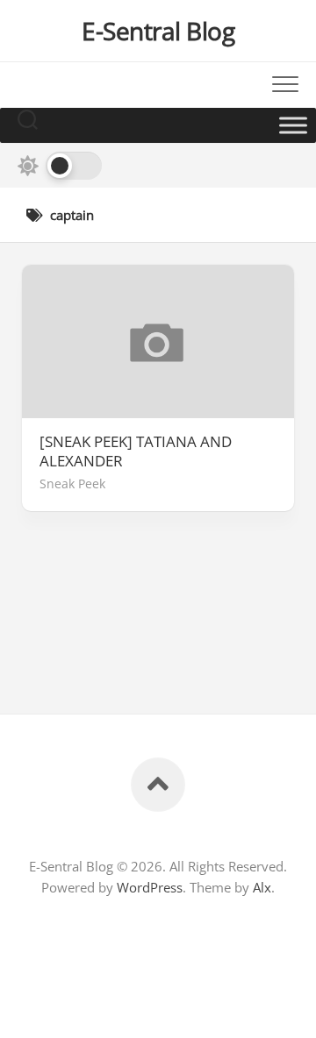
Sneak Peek (72, 483)
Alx (262, 887)
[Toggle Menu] (293, 125)
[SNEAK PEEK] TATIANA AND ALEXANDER (136, 451)
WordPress (150, 887)
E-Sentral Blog (158, 30)
